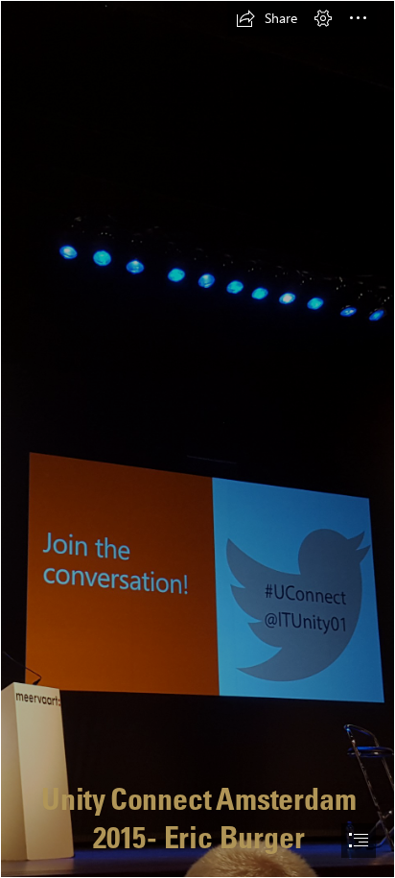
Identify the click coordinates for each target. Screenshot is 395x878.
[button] (266, 18)
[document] (197, 439)
